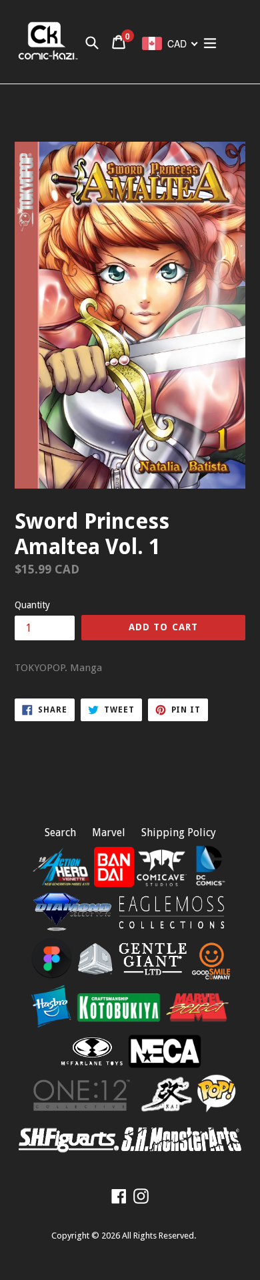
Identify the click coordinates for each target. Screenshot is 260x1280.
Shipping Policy (178, 832)
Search (60, 832)
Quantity (32, 605)
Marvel (108, 832)
